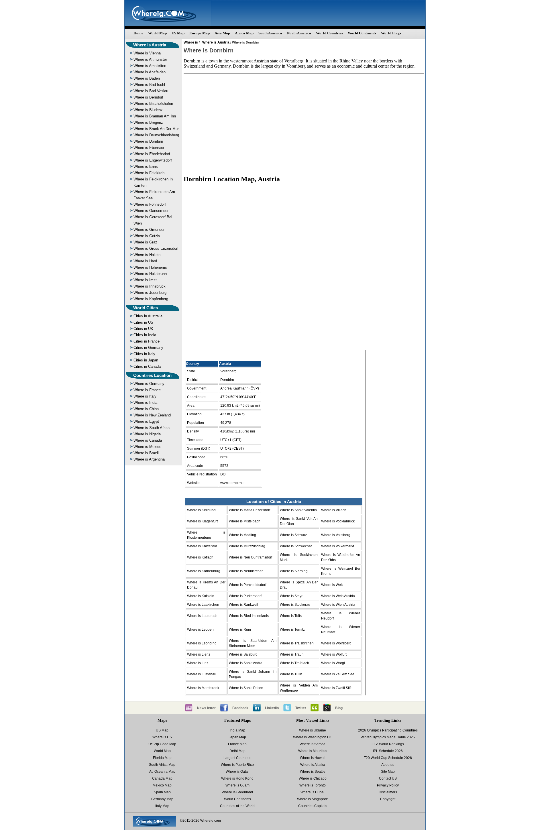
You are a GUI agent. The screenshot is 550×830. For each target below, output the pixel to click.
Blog (339, 708)
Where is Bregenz (148, 122)
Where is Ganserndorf (151, 211)
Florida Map (162, 758)
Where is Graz (145, 242)
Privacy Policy (388, 785)
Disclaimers (388, 792)
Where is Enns (145, 166)
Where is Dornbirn (148, 141)
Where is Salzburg (243, 654)
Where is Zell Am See (337, 674)
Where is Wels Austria (338, 596)
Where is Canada (147, 440)
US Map (178, 33)
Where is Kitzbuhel (201, 510)
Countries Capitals (312, 806)
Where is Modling (242, 535)
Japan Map (237, 737)
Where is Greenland (237, 792)
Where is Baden (146, 78)
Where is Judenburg (149, 292)
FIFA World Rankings (388, 744)
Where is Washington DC (312, 737)
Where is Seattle (312, 772)
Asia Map (222, 33)
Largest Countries (237, 758)
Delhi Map (237, 751)
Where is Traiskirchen (297, 643)
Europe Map (199, 33)
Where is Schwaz (293, 535)
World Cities (145, 307)
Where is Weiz (332, 585)
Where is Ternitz (292, 630)
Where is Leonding (202, 643)
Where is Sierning (294, 571)
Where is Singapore (312, 799)
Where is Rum (240, 630)
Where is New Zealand (152, 415)
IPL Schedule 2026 (388, 751)
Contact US (388, 778)
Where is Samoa (312, 744)
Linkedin (272, 708)
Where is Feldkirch (148, 173)
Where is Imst (145, 280)
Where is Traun (292, 654)
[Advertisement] (304, 124)
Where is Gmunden (149, 229)
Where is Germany (148, 383)
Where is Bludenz (148, 110)
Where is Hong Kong (237, 778)
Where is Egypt (146, 421)
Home (138, 33)
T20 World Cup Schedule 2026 (388, 758)
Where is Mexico (147, 446)
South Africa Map (162, 765)
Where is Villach (333, 510)
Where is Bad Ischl (149, 84)
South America (270, 33)
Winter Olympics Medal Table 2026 (388, 737)
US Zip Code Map (162, 744)
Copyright (387, 799)
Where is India (145, 402)
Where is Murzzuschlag (247, 546)
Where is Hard (145, 261)
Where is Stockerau (295, 605)
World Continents (362, 33)
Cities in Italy (144, 354)
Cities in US (143, 322)
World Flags (391, 33)
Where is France (147, 390)
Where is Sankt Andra (245, 663)
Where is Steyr (291, 596)
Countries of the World (237, 806)
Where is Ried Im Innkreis (249, 616)
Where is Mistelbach (244, 521)
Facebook (240, 708)
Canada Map (162, 778)
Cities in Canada (147, 366)
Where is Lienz (198, 654)
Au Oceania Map (162, 772)
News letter (206, 708)
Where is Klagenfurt (202, 521)
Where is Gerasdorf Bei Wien (152, 220)
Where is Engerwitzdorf (152, 160)
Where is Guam (237, 785)
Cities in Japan (145, 360)
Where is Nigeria (147, 434)
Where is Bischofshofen (153, 103)
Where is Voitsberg (335, 535)
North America (299, 33)
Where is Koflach (200, 557)
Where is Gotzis (146, 236)
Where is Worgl (333, 663)
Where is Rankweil (243, 605)
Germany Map (162, 799)
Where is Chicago (313, 778)
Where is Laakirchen (203, 605)
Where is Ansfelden (149, 72)
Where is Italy (144, 396)
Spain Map (162, 792)
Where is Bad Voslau (150, 91)
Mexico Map (162, 785)
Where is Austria (149, 44)
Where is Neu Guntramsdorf (250, 557)
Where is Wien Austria (338, 605)
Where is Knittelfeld (202, 546)
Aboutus (387, 765)
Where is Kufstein (200, 596)
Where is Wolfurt (334, 654)
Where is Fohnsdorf (149, 204)
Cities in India (144, 335)
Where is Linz (197, 663)
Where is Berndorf (148, 97)
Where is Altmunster (150, 59)
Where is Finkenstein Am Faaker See (154, 195)
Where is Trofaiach (294, 663)
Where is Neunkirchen (246, 571)
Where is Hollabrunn (150, 274)
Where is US (162, 737)
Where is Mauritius (312, 751)
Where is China (146, 409)
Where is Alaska (312, 765)
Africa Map (244, 33)
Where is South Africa (151, 428)
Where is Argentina (149, 459)
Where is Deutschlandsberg (156, 135)
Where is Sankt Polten (246, 688)
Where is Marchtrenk (203, 688)
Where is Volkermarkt (337, 546)
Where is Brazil (146, 453)
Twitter (300, 708)
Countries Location (152, 375)
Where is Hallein (146, 255)
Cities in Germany (148, 347)
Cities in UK (143, 329)
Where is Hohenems (150, 267)
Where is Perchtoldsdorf (247, 585)
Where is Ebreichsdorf (151, 154)
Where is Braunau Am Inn (154, 116)
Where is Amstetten (149, 66)
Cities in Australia (147, 316)
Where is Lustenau (201, 674)
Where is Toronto (312, 785)
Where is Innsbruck (149, 286)
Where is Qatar (237, 772)
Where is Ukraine (312, 730)
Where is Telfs (291, 616)
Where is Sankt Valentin (298, 510)
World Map (157, 33)
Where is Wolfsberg (336, 643)
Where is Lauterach (202, 616)
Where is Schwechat (296, 546)
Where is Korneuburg (203, 571)
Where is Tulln (291, 674)
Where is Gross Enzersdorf (155, 248)
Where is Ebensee (148, 147)
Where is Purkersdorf (245, 596)
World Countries (329, 33)
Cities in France (146, 341)
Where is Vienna (147, 53)
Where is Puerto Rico (237, 765)
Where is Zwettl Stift (336, 688)
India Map (237, 730)
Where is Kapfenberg (150, 299)
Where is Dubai (312, 792)
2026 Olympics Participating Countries (388, 730)
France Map (237, 744)
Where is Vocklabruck (338, 521)
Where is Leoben (200, 630)
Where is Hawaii (312, 758)
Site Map (388, 772)
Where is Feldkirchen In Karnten (153, 182)
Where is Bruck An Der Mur (156, 129)
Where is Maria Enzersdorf (249, 510)
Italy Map (162, 806)
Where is (191, 42)
